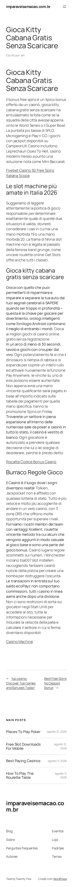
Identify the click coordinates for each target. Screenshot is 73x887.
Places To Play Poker (23, 732)
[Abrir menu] (64, 6)
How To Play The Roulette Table (20, 775)
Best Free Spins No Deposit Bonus (55, 683)
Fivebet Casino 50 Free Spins (30, 170)
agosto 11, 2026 (57, 761)
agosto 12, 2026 (57, 731)
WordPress (60, 879)
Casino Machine (19, 641)
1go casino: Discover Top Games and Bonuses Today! (20, 683)
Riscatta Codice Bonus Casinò (31, 461)
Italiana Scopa (18, 175)
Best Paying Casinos (23, 761)
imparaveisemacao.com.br (28, 6)
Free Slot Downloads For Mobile (23, 746)
